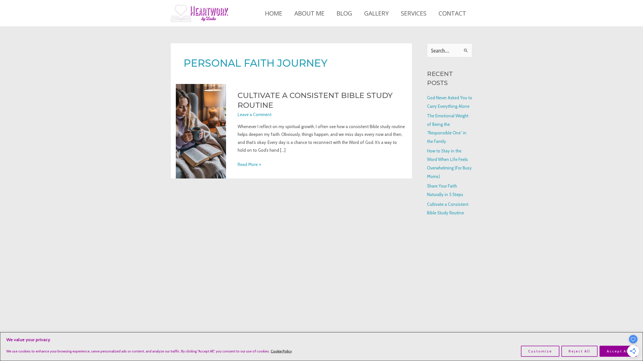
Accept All (618, 351)
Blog (344, 13)
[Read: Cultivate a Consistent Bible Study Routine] (201, 130)
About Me (309, 13)
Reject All (579, 351)
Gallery (376, 13)
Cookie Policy (281, 351)
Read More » (249, 165)
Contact (452, 13)
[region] (321, 346)
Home (273, 13)
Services (413, 13)
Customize (540, 351)
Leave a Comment (255, 114)
